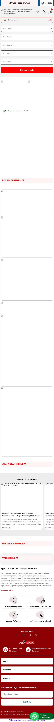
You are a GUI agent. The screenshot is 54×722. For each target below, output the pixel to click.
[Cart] (50, 12)
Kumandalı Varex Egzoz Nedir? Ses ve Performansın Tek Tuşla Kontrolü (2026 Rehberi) (22, 514)
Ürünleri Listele (27, 70)
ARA (50, 20)
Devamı (4, 528)
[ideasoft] (14, 720)
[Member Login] (44, 12)
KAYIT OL (27, 702)
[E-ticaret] (26, 720)
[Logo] (17, 12)
